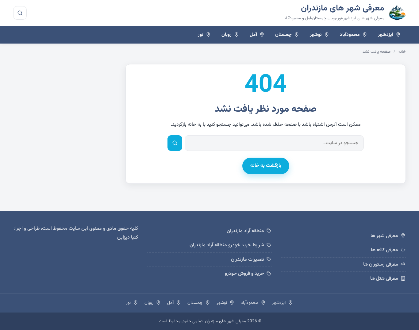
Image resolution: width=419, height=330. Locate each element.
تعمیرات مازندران (247, 259)
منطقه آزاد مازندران (245, 231)
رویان (226, 34)
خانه (402, 51)
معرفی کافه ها (384, 250)
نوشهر (316, 34)
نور (200, 34)
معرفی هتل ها (384, 278)
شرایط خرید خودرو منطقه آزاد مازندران (227, 245)
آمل (253, 34)
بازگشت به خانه (265, 166)
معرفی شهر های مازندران (342, 8)
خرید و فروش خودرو (244, 274)
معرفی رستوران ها (380, 264)
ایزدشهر (385, 34)
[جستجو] (20, 13)
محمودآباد (350, 34)
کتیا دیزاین (127, 237)
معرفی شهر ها (384, 236)
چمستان (283, 34)
